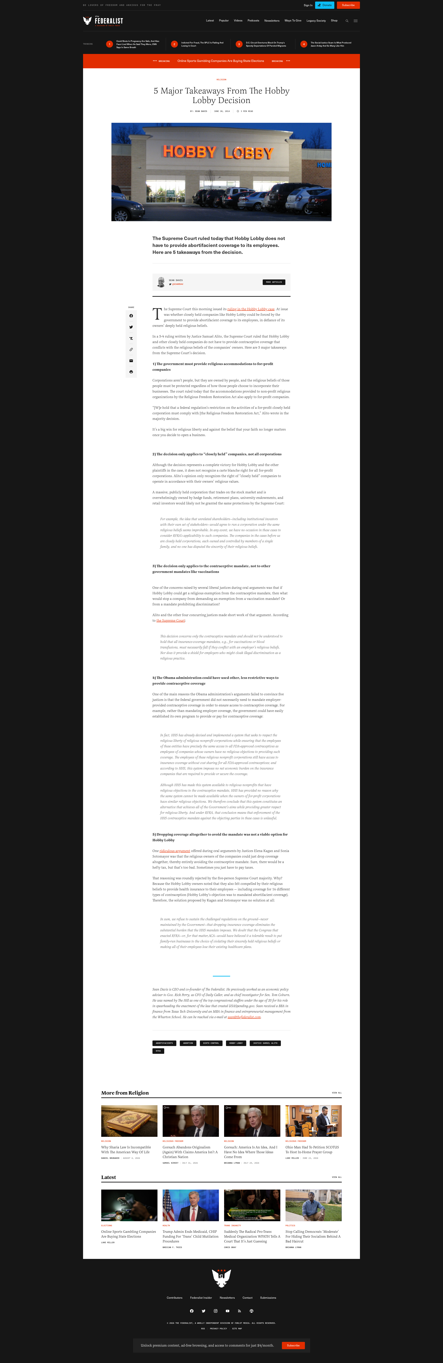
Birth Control (211, 1043)
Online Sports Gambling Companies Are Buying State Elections (128, 1234)
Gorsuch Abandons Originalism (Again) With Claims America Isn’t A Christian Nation (190, 1152)
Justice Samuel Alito (265, 1043)
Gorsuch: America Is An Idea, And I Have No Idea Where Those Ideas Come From (250, 1152)
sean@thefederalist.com (244, 1017)
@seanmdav (177, 284)
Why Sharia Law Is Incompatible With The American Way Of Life (126, 1149)
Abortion (188, 1043)
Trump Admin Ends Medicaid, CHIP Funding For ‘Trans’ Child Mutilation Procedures (191, 1237)
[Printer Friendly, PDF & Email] (131, 372)
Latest (108, 1177)
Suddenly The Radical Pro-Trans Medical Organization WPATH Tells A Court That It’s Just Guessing (252, 1237)
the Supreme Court (170, 620)
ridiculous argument (175, 851)
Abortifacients (164, 1043)
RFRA (158, 1050)
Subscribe (348, 5)
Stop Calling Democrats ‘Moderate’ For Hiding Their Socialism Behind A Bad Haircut (313, 1237)
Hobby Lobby (236, 1043)
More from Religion (125, 1093)
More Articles (274, 282)
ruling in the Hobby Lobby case (250, 309)
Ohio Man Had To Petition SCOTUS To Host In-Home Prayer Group (312, 1149)
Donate (327, 5)
